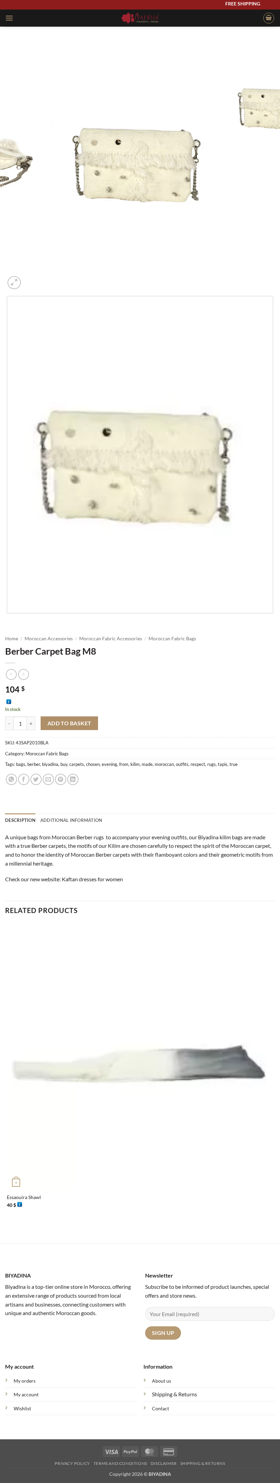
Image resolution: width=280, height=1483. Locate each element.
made (147, 764)
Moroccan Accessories (49, 638)
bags (20, 764)
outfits (182, 764)
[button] (9, 18)
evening (109, 764)
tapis (222, 764)
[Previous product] (23, 674)
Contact (160, 1408)
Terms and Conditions (120, 1463)
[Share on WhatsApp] (11, 779)
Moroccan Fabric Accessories (110, 638)
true (233, 764)
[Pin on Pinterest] (60, 779)
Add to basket (69, 723)
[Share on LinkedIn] (73, 779)
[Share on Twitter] (36, 779)
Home (11, 638)
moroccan (164, 764)
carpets (76, 764)
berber (33, 764)
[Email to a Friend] (48, 779)
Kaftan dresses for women (92, 879)
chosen (93, 764)
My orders (25, 1381)
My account (26, 1394)
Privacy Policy (72, 1463)
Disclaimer (164, 1463)
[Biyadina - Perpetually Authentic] (140, 18)
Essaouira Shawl (24, 1197)
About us (161, 1381)
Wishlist (22, 1408)
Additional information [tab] (71, 820)
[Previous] (8, 620)
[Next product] (11, 674)
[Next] (30, 279)
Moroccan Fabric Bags (172, 638)
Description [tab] (20, 820)
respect (198, 764)
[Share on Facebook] (23, 779)
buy (63, 764)
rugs (211, 764)
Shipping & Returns (174, 1394)
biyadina (50, 764)
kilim (135, 764)
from (123, 764)
